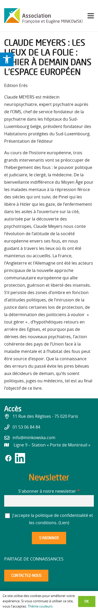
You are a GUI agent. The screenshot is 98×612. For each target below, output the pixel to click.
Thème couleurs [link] (40, 606)
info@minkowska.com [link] (34, 438)
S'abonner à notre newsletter (49, 491)
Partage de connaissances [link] (34, 559)
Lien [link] (64, 523)
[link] (7, 59)
